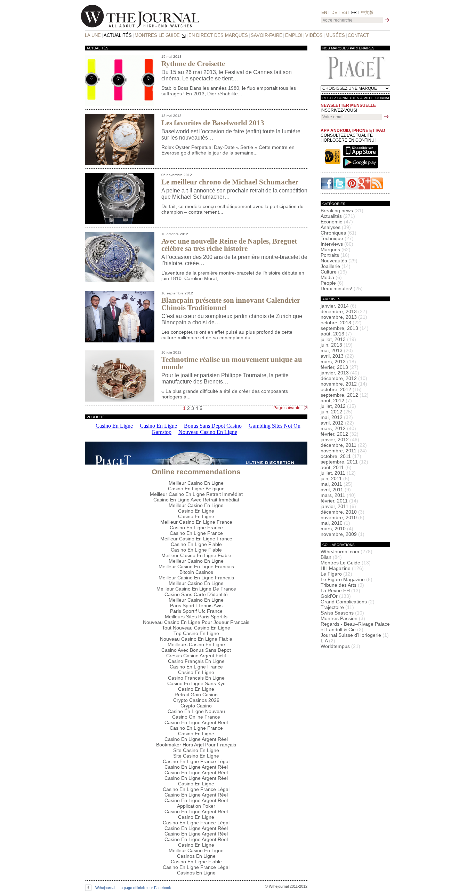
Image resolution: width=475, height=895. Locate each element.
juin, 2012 (337, 411)
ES (344, 12)
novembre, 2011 (344, 450)
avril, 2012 (337, 423)
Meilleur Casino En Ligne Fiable (196, 555)
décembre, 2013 (344, 311)
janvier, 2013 (340, 372)
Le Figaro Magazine (346, 579)
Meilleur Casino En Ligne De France (196, 589)
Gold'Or (336, 596)
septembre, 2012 (345, 395)
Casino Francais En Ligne (196, 678)
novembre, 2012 (344, 384)
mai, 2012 (337, 417)
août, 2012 (336, 400)
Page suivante (286, 407)
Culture (334, 272)
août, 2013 (336, 333)
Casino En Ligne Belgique (196, 488)
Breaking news (342, 210)
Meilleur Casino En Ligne (196, 483)
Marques (336, 249)
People (332, 283)
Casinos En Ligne (196, 856)
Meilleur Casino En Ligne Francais (196, 566)
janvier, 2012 (340, 439)
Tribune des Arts (342, 585)
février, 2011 (339, 501)
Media (331, 277)
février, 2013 (340, 367)
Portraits (335, 255)
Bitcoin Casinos (196, 572)
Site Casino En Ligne (196, 750)
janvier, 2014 (338, 306)
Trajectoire (337, 607)
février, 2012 (340, 434)
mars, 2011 (338, 495)
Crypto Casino (196, 705)
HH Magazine (342, 568)
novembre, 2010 (342, 517)
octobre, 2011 (341, 456)
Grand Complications (348, 601)
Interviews (337, 244)
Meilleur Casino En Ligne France (196, 522)
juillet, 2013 (338, 339)
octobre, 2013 (341, 322)
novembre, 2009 (342, 534)
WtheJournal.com (346, 551)
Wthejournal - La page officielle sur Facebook (133, 888)
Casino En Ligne (196, 511)
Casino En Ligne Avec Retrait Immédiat (196, 499)
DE (334, 12)
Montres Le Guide (157, 35)
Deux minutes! (342, 288)
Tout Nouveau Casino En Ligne (196, 628)
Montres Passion (343, 618)
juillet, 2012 (338, 406)
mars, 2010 (337, 528)
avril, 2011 (336, 489)
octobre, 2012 (341, 389)
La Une (93, 35)
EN (324, 12)
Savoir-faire (266, 35)
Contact (358, 35)
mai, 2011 (337, 484)
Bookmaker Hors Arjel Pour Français (196, 744)
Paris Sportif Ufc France (196, 611)
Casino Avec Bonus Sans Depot (196, 650)
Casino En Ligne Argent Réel (196, 722)
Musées (335, 35)
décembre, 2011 (344, 445)
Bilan (331, 557)
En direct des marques (218, 35)
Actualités (118, 35)
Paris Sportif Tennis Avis (196, 605)
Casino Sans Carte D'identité (196, 594)
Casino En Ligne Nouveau (196, 711)
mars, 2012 (338, 428)
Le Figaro (336, 574)
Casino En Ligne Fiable (196, 544)
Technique (337, 238)
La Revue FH (340, 590)
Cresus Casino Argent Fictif (196, 655)
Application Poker (196, 806)
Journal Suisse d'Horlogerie (355, 635)
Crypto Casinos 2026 (196, 700)
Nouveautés (339, 260)
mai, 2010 (335, 523)
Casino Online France (196, 717)
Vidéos (314, 35)
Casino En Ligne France (196, 527)
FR (354, 12)
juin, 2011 (335, 478)
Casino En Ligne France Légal (196, 761)
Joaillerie (336, 266)
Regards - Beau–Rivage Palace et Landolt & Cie (355, 626)
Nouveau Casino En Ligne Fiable (196, 639)
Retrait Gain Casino (196, 694)
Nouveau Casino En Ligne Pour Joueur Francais (196, 622)
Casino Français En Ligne (196, 661)
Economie (337, 221)
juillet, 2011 (338, 473)
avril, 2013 (337, 356)
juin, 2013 (337, 345)
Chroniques (338, 233)
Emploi (294, 35)
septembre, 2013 (345, 328)
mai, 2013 (337, 350)
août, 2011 (336, 467)
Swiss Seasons (342, 613)
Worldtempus (340, 646)
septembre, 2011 (344, 462)
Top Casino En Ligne (196, 633)
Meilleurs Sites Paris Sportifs (196, 616)
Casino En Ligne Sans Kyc (196, 683)
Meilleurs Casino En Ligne (196, 644)
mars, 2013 (338, 361)
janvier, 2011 (338, 506)
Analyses (336, 227)
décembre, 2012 (344, 378)
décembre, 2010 (342, 512)
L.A (328, 640)
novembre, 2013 (344, 317)
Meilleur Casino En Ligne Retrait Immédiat (196, 494)
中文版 (367, 12)
